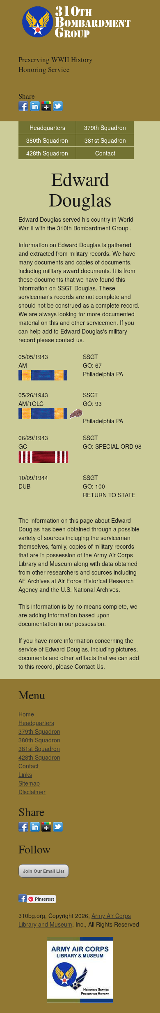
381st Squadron (105, 140)
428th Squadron (47, 153)
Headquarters (47, 127)
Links (25, 774)
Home (26, 714)
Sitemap (29, 783)
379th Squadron (105, 127)
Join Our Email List (43, 871)
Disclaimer (32, 792)
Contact (105, 153)
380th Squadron (47, 140)
